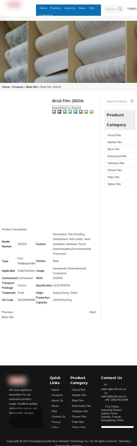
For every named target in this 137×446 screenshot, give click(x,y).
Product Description (14, 229)
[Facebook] (11, 421)
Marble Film (115, 142)
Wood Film (114, 135)
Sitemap (124, 441)
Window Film (116, 163)
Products (57, 395)
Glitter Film (114, 184)
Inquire (56, 107)
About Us (57, 400)
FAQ (54, 411)
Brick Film (8, 317)
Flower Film (115, 170)
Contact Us (58, 416)
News (55, 406)
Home (55, 389)
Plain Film (114, 177)
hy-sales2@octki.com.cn (113, 394)
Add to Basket (71, 107)
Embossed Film (117, 156)
